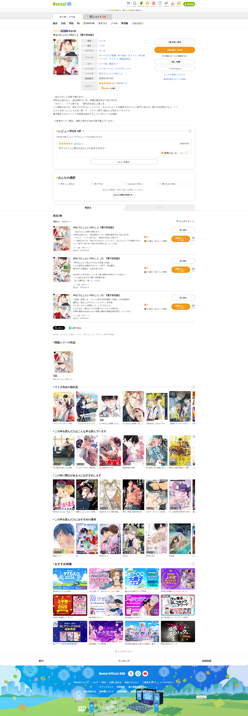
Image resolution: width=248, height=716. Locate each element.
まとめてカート (186, 221)
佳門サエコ (103, 556)
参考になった (170, 152)
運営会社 (160, 691)
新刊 (41, 660)
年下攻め (122, 55)
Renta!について (81, 682)
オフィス (132, 55)
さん (79, 143)
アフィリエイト (106, 686)
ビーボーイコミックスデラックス (115, 68)
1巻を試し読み (174, 41)
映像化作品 (125, 58)
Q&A (103, 682)
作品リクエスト (132, 682)
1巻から (56, 221)
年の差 (141, 55)
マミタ (102, 40)
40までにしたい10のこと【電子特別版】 (94, 227)
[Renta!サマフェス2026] (69, 4)
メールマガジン (167, 682)
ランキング (124, 660)
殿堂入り (113, 63)
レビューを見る (123, 162)
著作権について (106, 691)
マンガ (102, 50)
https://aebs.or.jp (93, 711)
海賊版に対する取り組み (141, 691)
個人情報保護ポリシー (138, 686)
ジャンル (137, 23)
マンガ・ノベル (67, 16)
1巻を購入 (174, 49)
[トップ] (59, 4)
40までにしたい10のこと (111, 73)
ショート (99, 16)
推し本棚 (176, 61)
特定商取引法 (90, 691)
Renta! (55, 334)
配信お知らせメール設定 (175, 78)
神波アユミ (57, 556)
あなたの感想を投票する (123, 194)
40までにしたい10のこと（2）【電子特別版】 (97, 258)
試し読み (183, 230)
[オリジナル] (89, 23)
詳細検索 (206, 660)
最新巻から (66, 221)
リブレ (102, 45)
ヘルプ (95, 682)
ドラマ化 (103, 63)
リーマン (103, 58)
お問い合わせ (115, 682)
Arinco (125, 556)
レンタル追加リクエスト (175, 74)
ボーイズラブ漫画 (107, 55)
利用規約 (121, 686)
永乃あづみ (150, 556)
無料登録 (190, 4)
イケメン (113, 58)
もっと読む (113, 243)
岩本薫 (171, 556)
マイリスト (176, 68)
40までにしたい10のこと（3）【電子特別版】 (97, 295)
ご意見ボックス (149, 682)
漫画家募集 (122, 691)
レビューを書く (110, 88)
